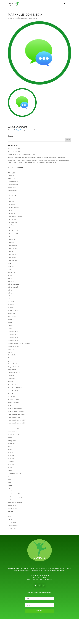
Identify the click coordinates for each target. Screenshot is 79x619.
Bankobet (11, 305)
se (8, 476)
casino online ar (13, 337)
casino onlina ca (13, 334)
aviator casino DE (13, 284)
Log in (10, 519)
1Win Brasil (11, 201)
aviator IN (11, 290)
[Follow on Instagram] (39, 585)
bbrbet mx (11, 313)
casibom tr (11, 325)
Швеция (10, 512)
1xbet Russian (12, 257)
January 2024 (12, 179)
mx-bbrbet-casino (13, 402)
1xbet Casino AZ (13, 231)
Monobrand (12, 379)
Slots (9, 479)
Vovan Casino (12, 506)
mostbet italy (12, 384)
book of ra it (12, 322)
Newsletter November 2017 (17, 420)
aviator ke (11, 293)
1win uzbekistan (13, 222)
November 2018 (13, 185)
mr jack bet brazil (13, 399)
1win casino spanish (14, 207)
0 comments (33, 18)
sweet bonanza (13, 491)
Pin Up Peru (12, 443)
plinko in (10, 452)
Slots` (9, 482)
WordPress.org (12, 528)
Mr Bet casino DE (13, 396)
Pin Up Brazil (12, 441)
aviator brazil (12, 281)
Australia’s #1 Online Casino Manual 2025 (21, 154)
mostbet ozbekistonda (15, 387)
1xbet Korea (12, 240)
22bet (10, 263)
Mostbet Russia (13, 390)
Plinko (10, 449)
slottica (10, 485)
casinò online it (13, 340)
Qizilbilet (11, 461)
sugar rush (11, 488)
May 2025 (11, 176)
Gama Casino (12, 355)
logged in (19, 130)
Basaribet (11, 308)
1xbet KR (11, 243)
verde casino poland (14, 500)
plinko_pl (11, 458)
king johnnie (12, 370)
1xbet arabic (12, 228)
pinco (9, 446)
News (9, 405)
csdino (10, 352)
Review (10, 467)
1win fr (10, 210)
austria (10, 275)
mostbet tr (11, 393)
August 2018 (12, 188)
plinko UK (11, 455)
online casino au (13, 426)
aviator (10, 278)
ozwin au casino (13, 432)
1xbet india (11, 237)
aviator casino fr (13, 287)
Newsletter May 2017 (14, 417)
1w (9, 198)
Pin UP (10, 438)
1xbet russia (12, 254)
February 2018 (12, 190)
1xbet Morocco (12, 249)
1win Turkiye (12, 219)
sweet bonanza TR (14, 494)
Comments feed (13, 525)
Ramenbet (11, 464)
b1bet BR (11, 302)
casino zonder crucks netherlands (19, 343)
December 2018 (13, 182)
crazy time (11, 349)
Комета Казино (12, 509)
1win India (11, 213)
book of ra (11, 319)
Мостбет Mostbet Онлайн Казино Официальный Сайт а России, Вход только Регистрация (36, 157)
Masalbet (11, 376)
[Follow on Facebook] (35, 585)
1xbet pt (10, 252)
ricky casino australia (14, 473)
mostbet (10, 382)
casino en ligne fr (13, 331)
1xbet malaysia (13, 246)
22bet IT (10, 269)
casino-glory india (13, 346)
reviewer (10, 470)
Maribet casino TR (14, 373)
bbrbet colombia (13, 311)
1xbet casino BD (13, 234)
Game (10, 358)
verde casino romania (15, 503)
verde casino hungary (15, 497)
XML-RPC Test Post (14, 148)
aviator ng (11, 299)
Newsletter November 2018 (17, 423)
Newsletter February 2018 (16, 414)
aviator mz (11, 296)
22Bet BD (11, 266)
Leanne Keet (14, 18)
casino (10, 328)
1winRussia (11, 225)
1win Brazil (11, 204)
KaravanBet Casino (14, 364)
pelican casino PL (13, 435)
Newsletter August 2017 (15, 408)
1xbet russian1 (12, 260)
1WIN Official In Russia (15, 216)
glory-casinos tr (13, 361)
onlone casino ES (13, 429)
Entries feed (12, 522)
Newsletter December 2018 (16, 411)
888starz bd (12, 272)
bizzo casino (12, 316)
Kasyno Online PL (13, 367)
